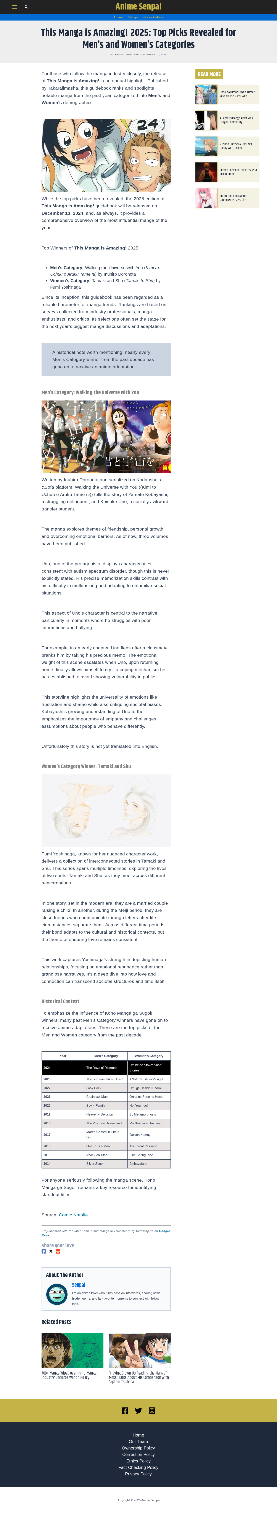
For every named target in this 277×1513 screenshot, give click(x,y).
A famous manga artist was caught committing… (236, 120)
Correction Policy (138, 1454)
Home (138, 1435)
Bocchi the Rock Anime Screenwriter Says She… (234, 198)
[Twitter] (51, 1251)
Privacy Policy (138, 1474)
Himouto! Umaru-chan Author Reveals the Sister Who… (237, 94)
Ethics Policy (138, 1461)
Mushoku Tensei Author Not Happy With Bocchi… (236, 146)
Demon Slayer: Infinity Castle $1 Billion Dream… (238, 172)
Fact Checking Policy (138, 1467)
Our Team (138, 1441)
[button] (26, 7)
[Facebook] (44, 1251)
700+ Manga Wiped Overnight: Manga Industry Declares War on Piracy (69, 1375)
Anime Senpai (139, 7)
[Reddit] (58, 1251)
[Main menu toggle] (14, 7)
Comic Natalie (73, 1214)
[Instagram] (152, 1410)
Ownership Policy (138, 1448)
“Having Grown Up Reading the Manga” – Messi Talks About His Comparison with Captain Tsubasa (139, 1377)
